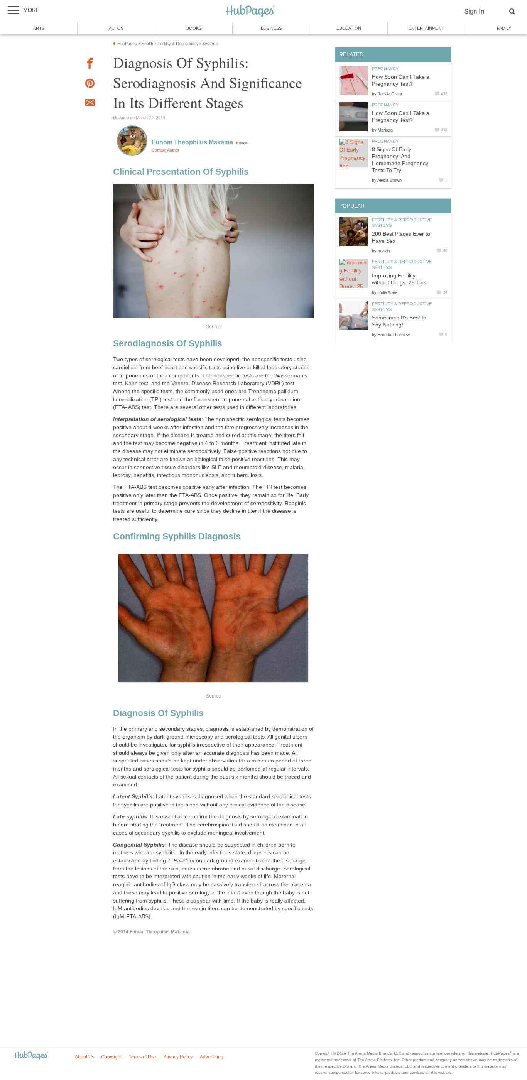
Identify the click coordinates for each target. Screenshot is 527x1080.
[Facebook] (90, 65)
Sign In (474, 11)
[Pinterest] (90, 85)
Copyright (111, 1057)
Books (193, 28)
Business (271, 28)
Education (348, 28)
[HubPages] (250, 11)
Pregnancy (385, 68)
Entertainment (426, 28)
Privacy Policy (178, 1057)
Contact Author (165, 150)
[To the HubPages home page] (31, 1056)
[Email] (90, 103)
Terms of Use (142, 1057)
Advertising (211, 1057)
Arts (38, 28)
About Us (84, 1057)
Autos (116, 28)
